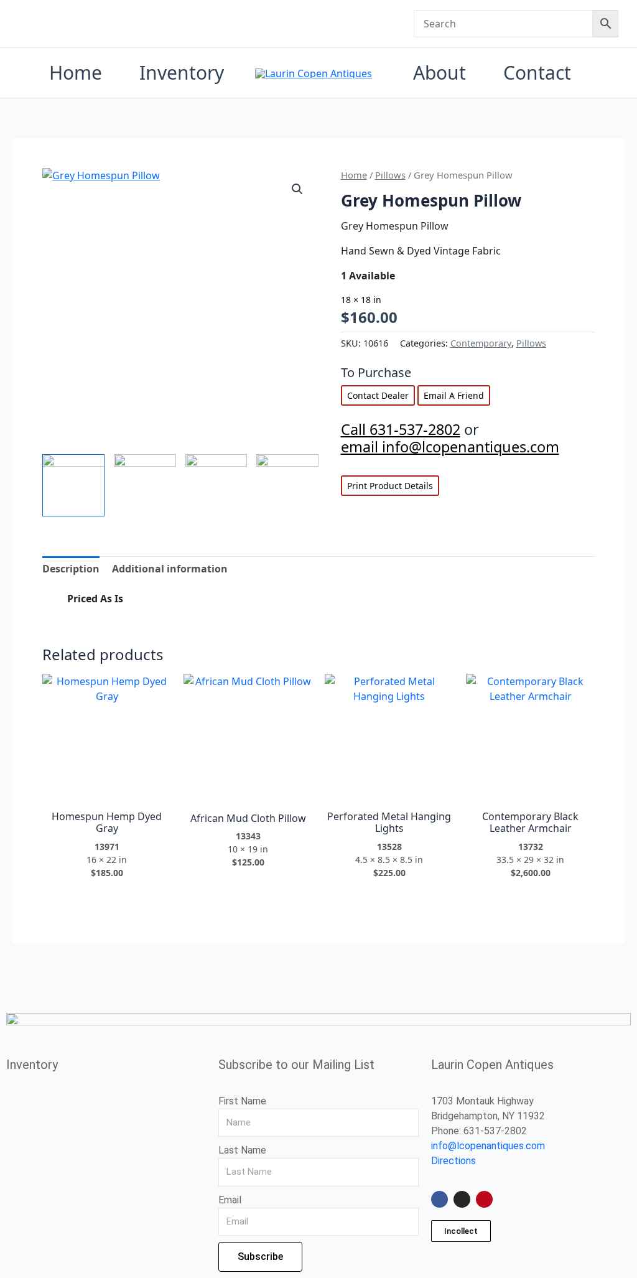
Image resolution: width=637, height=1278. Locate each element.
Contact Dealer (378, 395)
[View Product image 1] (73, 485)
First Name (242, 1101)
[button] (297, 189)
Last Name (242, 1150)
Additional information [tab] (170, 569)
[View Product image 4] (287, 477)
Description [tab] (71, 569)
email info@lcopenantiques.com (450, 447)
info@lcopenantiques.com (488, 1146)
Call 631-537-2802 (400, 429)
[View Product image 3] (216, 477)
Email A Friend (454, 395)
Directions (453, 1161)
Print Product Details (390, 486)
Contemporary (480, 343)
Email (229, 1200)
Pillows (390, 175)
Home (354, 175)
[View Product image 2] (145, 477)
